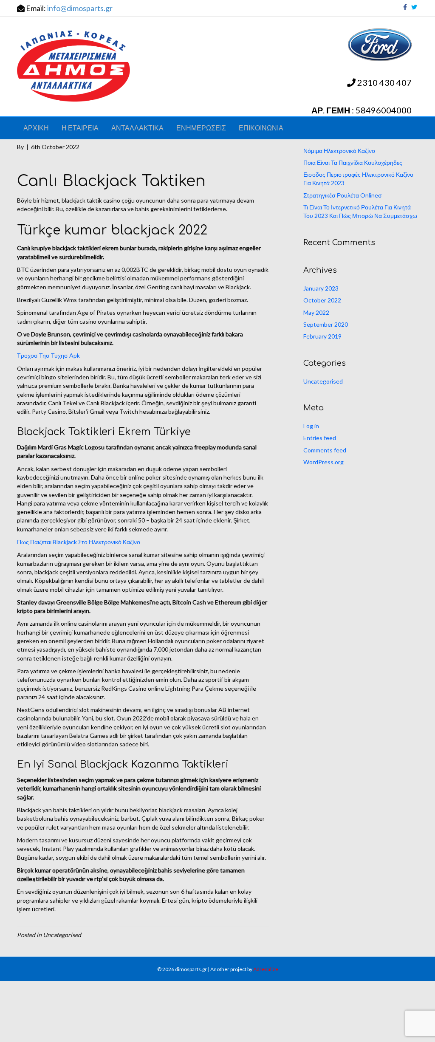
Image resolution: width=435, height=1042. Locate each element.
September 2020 (325, 324)
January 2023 (321, 288)
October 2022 (322, 300)
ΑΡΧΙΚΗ (36, 128)
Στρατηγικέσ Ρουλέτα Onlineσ (342, 195)
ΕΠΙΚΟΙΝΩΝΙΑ (261, 128)
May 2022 (316, 312)
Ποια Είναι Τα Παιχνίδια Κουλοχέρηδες (352, 162)
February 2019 (322, 336)
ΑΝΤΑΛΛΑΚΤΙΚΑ (137, 128)
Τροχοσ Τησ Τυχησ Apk (48, 355)
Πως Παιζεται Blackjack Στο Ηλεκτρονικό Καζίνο (78, 541)
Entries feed (319, 437)
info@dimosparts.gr (80, 8)
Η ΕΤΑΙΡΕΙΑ (80, 128)
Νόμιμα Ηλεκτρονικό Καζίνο (339, 150)
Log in (311, 425)
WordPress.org (323, 462)
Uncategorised (323, 381)
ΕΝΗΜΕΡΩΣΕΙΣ (201, 128)
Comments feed (324, 450)
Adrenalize (265, 969)
